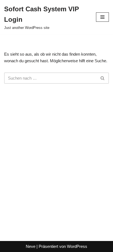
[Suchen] (103, 78)
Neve (30, 246)
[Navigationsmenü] (102, 17)
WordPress (77, 246)
